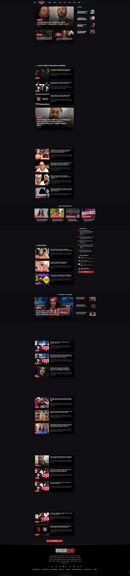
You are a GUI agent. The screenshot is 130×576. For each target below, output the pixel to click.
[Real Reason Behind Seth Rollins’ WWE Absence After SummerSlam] (92, 31)
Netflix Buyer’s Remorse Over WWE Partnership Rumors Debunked (60, 527)
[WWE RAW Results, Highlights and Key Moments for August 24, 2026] (92, 18)
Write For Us (45, 569)
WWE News (59, 34)
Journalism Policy (77, 569)
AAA (69, 2)
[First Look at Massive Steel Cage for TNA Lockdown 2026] (88, 213)
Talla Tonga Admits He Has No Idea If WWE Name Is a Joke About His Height (61, 457)
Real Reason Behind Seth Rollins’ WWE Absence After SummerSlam (82, 32)
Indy (79, 2)
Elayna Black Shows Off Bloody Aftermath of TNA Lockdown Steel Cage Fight (42, 220)
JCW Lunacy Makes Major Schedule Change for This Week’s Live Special (61, 276)
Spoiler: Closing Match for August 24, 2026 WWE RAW (60, 483)
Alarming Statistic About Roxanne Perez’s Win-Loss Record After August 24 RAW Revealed (60, 151)
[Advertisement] (54, 138)
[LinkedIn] (70, 566)
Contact (68, 569)
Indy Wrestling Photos (55, 216)
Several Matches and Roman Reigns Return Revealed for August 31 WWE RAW (61, 399)
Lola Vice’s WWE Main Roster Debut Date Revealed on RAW (64, 39)
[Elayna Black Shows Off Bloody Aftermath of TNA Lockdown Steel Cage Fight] (41, 213)
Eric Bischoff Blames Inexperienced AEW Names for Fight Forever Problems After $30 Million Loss (61, 164)
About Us (61, 569)
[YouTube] (63, 566)
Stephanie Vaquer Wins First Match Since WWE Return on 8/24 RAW (81, 313)
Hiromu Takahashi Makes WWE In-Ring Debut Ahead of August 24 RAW (61, 412)
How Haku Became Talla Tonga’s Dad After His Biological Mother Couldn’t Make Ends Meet (53, 122)
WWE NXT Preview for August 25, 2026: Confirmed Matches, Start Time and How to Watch (61, 189)
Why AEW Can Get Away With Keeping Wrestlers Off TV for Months (61, 83)
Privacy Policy (88, 569)
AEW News (37, 171)
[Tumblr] (66, 566)
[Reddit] (74, 566)
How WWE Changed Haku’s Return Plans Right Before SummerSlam (60, 70)
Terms (95, 569)
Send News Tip (36, 569)
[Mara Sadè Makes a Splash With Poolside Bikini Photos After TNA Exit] (57, 213)
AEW (60, 2)
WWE (54, 2)
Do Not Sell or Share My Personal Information (65, 575)
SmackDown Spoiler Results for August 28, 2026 (60, 343)
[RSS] (81, 566)
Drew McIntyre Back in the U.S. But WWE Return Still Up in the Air (82, 12)
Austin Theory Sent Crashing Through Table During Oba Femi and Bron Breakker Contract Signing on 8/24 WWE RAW (81, 305)
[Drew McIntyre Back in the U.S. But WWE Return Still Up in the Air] (92, 12)
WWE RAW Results (80, 16)
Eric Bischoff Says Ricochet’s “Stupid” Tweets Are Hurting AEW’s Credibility (60, 176)
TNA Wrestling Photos (39, 216)
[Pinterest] (59, 566)
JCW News (37, 283)
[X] (52, 566)
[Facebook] (49, 566)
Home (49, 2)
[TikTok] (77, 566)
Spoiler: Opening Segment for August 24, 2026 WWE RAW (61, 514)
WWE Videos (39, 34)
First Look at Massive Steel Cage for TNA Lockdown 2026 (89, 220)
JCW (74, 2)
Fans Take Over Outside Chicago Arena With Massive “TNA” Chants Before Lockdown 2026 (73, 220)
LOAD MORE (54, 540)
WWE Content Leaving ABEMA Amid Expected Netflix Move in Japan (60, 96)
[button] (83, 2)
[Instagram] (56, 566)
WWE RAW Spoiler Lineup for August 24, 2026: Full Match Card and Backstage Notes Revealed (61, 470)
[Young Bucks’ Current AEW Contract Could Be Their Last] (54, 17)
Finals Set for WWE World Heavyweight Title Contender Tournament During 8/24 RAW (81, 298)
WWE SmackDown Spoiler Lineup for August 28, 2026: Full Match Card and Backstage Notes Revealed (61, 356)
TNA (65, 2)
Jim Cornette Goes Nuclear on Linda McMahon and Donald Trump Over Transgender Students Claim (61, 425)
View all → (92, 228)
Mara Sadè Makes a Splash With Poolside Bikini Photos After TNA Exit (57, 220)
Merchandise (54, 569)
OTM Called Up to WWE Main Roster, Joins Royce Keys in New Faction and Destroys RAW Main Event (44, 38)
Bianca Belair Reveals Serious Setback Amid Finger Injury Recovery (61, 250)
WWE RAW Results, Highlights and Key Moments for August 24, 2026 (82, 19)
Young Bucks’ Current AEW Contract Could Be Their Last (53, 23)
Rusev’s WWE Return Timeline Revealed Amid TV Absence (59, 263)
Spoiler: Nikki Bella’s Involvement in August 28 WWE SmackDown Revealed (51, 313)
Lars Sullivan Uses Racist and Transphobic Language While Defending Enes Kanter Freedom (81, 25)
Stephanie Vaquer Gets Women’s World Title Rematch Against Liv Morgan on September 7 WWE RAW (60, 369)
